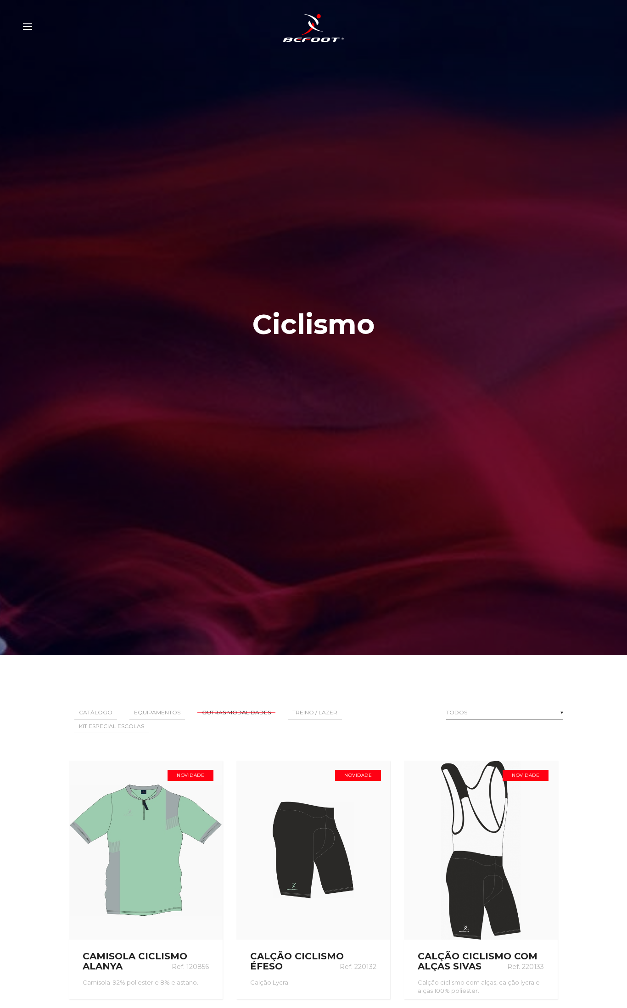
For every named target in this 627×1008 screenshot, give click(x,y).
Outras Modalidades (236, 712)
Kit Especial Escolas (111, 726)
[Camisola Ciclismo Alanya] (146, 850)
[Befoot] (313, 26)
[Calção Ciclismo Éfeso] (313, 850)
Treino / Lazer (314, 712)
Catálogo (95, 712)
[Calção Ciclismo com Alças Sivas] (481, 850)
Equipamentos (157, 712)
